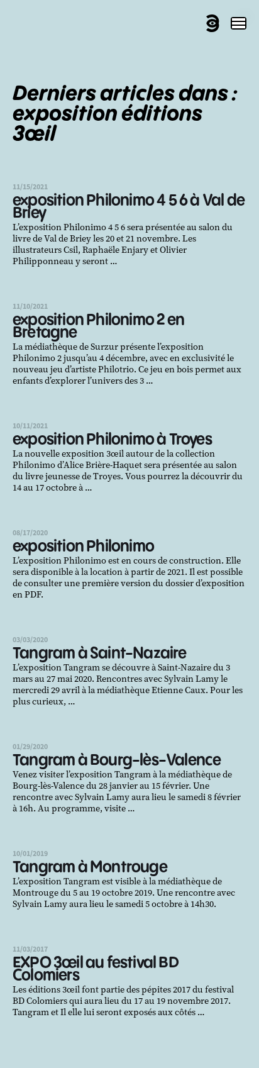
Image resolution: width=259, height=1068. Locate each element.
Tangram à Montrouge (90, 868)
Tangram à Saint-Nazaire (100, 654)
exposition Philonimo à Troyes (112, 440)
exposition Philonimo (83, 547)
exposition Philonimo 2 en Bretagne (98, 327)
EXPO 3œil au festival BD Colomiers (96, 969)
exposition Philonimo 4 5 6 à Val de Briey (129, 207)
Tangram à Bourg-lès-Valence (117, 761)
